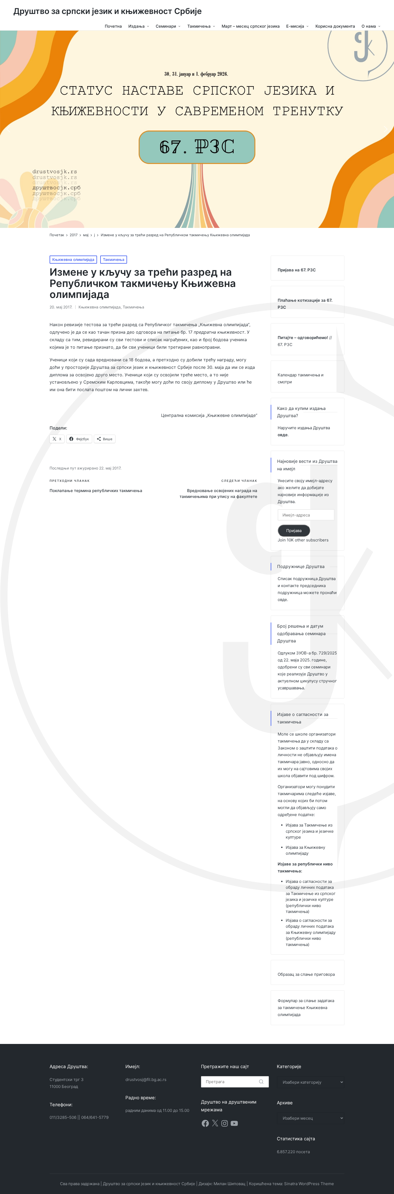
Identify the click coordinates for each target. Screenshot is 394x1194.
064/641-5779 (95, 1117)
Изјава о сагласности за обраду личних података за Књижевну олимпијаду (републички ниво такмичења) (311, 932)
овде (282, 599)
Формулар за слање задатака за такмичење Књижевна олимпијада (306, 1007)
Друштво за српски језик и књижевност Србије (107, 11)
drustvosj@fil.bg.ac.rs (145, 1079)
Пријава (294, 530)
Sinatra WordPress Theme (309, 1183)
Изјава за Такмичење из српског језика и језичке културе (310, 831)
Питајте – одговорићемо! (303, 337)
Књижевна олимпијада (73, 259)
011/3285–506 (63, 1117)
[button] (8, 129)
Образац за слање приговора (306, 974)
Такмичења (113, 259)
